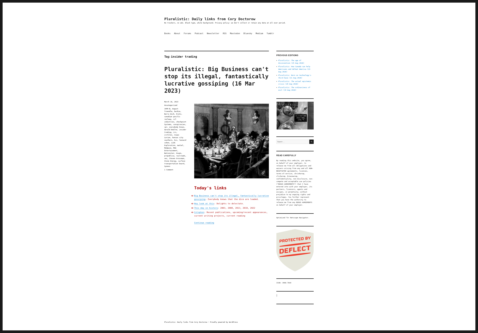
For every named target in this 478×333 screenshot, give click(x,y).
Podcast (199, 33)
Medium (259, 33)
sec (165, 158)
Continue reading (204, 223)
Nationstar (169, 153)
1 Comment (168, 170)
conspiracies (179, 124)
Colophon (199, 212)
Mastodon (235, 33)
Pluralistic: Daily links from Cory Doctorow (209, 19)
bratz (178, 114)
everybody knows (176, 127)
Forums (187, 33)
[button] (295, 115)
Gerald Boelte (170, 130)
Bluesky (247, 33)
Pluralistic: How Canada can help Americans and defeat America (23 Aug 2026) (294, 69)
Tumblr (270, 33)
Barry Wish (169, 114)
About (177, 33)
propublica (169, 156)
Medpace (167, 148)
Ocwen (178, 153)
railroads (180, 156)
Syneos (167, 166)
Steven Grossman (176, 158)
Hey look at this (204, 203)
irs (174, 132)
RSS (225, 33)
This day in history (206, 208)
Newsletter (213, 33)
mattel (180, 145)
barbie (177, 111)
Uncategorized (170, 105)
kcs (175, 140)
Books (167, 33)
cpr (165, 127)
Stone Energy (170, 161)
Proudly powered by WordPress (224, 322)
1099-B (167, 109)
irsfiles (168, 135)
